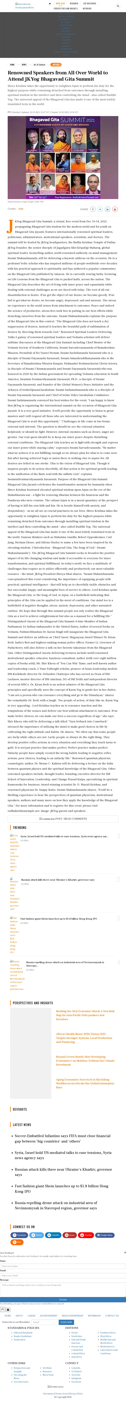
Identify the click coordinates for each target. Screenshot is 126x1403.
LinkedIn (55, 1235)
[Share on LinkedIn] (107, 209)
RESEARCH (74, 3)
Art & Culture (66, 16)
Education (66, 25)
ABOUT (19, 1315)
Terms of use (61, 1393)
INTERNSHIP (94, 1315)
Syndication (19, 1339)
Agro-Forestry (66, 13)
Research (47, 1371)
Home (12, 64)
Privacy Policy (76, 1393)
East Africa (76, 1357)
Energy (66, 28)
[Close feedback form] (125, 1252)
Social (66, 43)
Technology (66, 19)
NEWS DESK (60, 3)
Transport (66, 49)
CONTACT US (112, 1315)
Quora (72, 1235)
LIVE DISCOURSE (89, 3)
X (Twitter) (76, 1371)
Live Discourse (21, 1382)
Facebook (21, 1235)
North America (107, 1346)
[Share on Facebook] (92, 209)
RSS (18, 1242)
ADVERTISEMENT (48, 1315)
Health (66, 37)
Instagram (76, 1378)
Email (3, 1270)
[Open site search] (118, 6)
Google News (106, 1235)
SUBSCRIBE (66, 1322)
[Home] (50, 3)
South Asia (76, 1336)
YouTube (75, 1375)
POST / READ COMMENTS (71, 819)
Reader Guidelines (23, 1336)
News (24, 64)
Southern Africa (108, 1332)
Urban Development (66, 52)
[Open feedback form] (8, 1310)
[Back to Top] (2, 1309)
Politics (66, 31)
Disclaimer (48, 1393)
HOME (8, 1315)
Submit (63, 1299)
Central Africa (78, 1353)
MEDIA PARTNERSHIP (72, 1315)
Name (3, 1261)
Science (66, 40)
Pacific (74, 1332)
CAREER (31, 1315)
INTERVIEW (87, 8)
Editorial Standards (23, 1332)
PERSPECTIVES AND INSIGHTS (66, 8)
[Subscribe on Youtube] (115, 209)
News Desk (48, 1375)
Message (4, 1280)
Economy (66, 22)
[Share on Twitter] (100, 209)
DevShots (47, 1368)
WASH (66, 55)
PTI (9, 112)
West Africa (105, 1336)
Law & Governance (66, 34)
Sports (66, 46)
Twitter (38, 1235)
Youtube (88, 1235)
